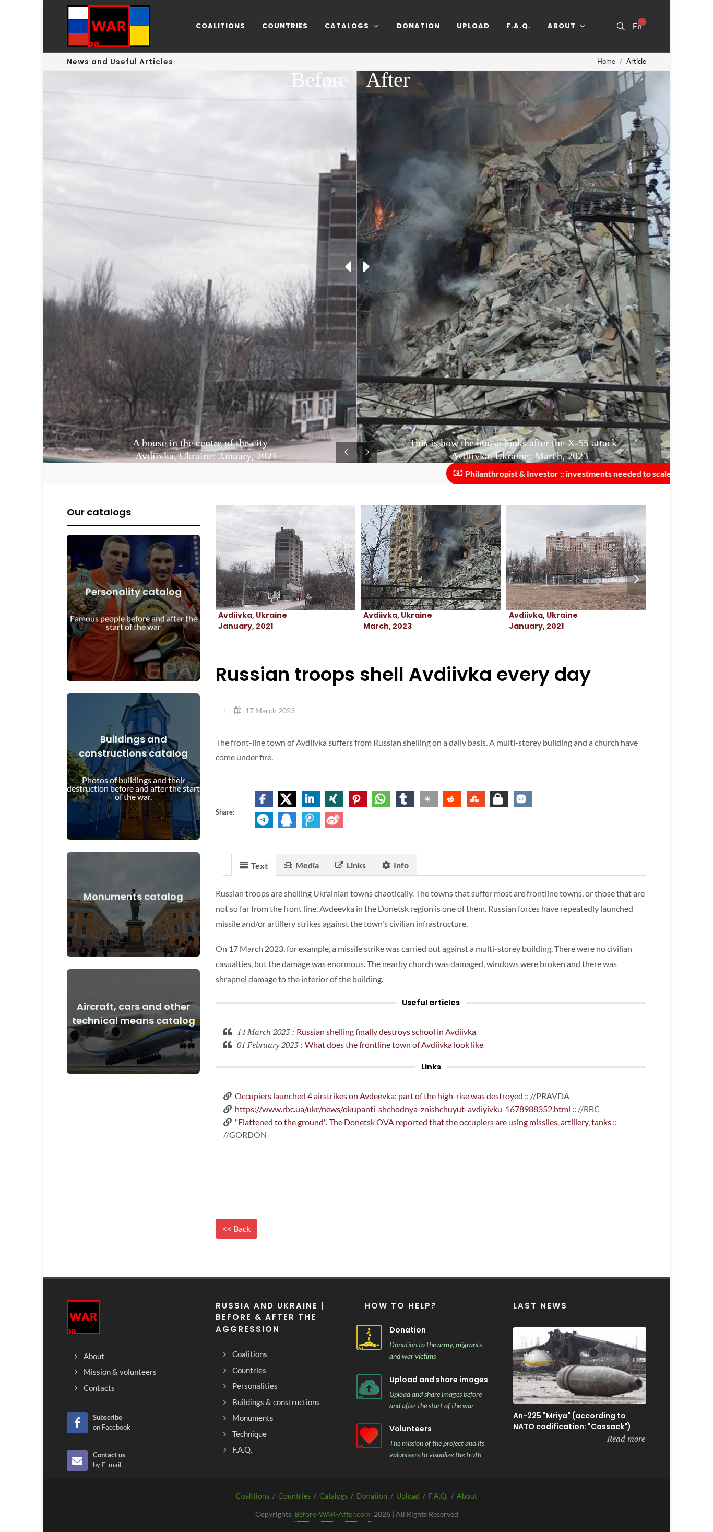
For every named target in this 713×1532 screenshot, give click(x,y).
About (467, 1495)
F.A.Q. (438, 1495)
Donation (407, 1330)
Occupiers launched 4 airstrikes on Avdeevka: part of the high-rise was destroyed (379, 1096)
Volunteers (410, 1428)
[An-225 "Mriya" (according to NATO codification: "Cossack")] (579, 1365)
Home (606, 61)
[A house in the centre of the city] (273, 557)
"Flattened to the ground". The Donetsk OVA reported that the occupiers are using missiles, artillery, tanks (423, 1122)
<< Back (236, 1228)
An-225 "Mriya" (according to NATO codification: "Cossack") (572, 1421)
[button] (264, 799)
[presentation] (636, 579)
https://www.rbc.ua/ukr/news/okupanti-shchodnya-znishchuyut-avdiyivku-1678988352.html (403, 1109)
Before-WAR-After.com (332, 1514)
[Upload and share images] (369, 1386)
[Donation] (369, 1337)
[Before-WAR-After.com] (108, 26)
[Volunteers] (369, 1435)
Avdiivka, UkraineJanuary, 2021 (252, 620)
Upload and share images (438, 1379)
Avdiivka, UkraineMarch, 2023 (397, 620)
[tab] (253, 864)
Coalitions (252, 1495)
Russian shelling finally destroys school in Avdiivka (386, 1031)
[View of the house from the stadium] (563, 557)
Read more (626, 1438)
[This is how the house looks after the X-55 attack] (418, 557)
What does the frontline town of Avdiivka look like (394, 1045)
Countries (294, 1495)
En (637, 26)
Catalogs (333, 1495)
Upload (408, 1495)
